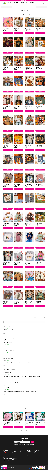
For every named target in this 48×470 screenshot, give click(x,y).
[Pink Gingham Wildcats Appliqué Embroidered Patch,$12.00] (8, 416)
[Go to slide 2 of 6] (22, 430)
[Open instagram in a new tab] (4, 460)
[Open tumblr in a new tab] (6, 460)
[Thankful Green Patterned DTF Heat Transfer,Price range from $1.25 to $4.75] (40, 275)
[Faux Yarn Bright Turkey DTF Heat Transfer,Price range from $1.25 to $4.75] (8, 158)
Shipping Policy (28, 452)
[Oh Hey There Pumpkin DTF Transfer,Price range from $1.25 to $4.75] (8, 22)
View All (44, 408)
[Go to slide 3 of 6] (23, 430)
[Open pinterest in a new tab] (8, 460)
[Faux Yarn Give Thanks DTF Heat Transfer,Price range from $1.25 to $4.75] (40, 217)
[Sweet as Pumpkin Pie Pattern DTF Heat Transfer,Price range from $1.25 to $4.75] (40, 61)
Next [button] (37, 0)
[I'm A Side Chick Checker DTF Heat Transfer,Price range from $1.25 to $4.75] (40, 22)
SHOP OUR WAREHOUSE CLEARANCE (24, 0)
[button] (4, 332)
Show (27, 14)
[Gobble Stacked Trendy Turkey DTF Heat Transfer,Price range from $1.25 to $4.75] (29, 22)
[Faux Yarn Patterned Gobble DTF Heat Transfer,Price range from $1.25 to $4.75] (19, 139)
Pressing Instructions (36, 450)
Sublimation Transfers (14, 458)
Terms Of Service (29, 451)
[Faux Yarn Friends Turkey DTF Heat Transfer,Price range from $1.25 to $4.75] (8, 100)
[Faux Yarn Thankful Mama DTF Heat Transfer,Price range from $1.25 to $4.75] (29, 119)
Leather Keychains (14, 457)
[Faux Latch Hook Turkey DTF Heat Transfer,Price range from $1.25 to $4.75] (29, 158)
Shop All (13, 450)
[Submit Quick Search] (35, 7)
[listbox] (42, 14)
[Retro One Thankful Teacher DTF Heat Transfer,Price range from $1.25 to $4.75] (8, 217)
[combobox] (24, 7)
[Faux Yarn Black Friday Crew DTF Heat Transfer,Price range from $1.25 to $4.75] (19, 256)
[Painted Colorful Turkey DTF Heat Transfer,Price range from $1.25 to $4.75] (19, 61)
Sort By (37, 14)
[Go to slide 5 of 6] (25, 430)
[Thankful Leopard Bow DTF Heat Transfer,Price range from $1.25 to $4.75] (8, 197)
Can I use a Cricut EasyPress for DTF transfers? (7, 372)
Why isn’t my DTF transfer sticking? (6, 334)
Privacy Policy (28, 450)
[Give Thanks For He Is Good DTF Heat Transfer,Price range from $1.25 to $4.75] (19, 22)
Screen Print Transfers (14, 453)
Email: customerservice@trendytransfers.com (7, 458)
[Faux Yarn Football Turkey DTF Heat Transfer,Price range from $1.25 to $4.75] (8, 178)
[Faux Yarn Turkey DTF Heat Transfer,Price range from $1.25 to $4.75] (40, 256)
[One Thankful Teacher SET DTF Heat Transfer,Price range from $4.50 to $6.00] (29, 197)
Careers (20, 451)
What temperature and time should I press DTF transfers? (8, 342)
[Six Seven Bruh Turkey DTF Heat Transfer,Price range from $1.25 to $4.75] (19, 100)
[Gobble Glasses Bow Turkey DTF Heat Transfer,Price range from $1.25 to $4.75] (8, 41)
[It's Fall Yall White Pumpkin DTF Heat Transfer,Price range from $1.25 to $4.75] (40, 100)
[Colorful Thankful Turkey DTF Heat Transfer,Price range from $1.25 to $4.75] (8, 256)
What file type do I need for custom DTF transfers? (8, 358)
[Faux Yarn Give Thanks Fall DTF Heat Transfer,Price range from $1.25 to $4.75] (40, 80)
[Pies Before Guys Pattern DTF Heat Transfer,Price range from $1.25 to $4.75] (29, 41)
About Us (21, 450)
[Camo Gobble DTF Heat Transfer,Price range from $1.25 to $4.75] (40, 41)
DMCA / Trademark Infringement (29, 455)
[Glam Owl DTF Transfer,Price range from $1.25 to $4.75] (18, 416)
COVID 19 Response (22, 452)
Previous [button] (10, 0)
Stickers (13, 459)
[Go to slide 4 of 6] (24, 430)
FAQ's (34, 452)
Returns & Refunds (29, 453)
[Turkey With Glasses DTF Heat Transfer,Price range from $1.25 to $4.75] (40, 119)
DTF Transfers (14, 451)
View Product (7, 52)
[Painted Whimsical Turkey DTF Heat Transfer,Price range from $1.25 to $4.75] (29, 275)
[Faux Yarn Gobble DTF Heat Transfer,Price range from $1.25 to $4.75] (19, 158)
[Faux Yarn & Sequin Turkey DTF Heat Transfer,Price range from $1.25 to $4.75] (29, 80)
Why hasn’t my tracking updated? (6, 387)
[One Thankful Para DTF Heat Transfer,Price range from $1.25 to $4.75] (8, 236)
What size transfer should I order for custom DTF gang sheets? (9, 350)
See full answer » (5, 339)
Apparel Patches (14, 452)
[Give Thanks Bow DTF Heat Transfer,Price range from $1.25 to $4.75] (29, 139)
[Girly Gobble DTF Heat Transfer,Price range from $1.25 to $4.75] (8, 61)
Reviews (28, 456)
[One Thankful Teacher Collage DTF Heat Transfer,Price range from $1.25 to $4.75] (19, 217)
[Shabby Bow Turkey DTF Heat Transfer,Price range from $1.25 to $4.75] (29, 100)
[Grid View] (23, 14)
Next (44, 317)
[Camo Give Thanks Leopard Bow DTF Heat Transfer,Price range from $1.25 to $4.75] (19, 295)
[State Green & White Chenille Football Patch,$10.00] (40, 416)
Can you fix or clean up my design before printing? (8, 326)
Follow (3, 327)
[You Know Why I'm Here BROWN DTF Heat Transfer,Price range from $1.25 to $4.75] (29, 256)
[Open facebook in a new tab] (3, 460)
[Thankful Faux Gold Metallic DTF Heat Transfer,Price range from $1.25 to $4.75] (40, 236)
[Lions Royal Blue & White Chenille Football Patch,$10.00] (29, 416)
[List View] (25, 14)
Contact (35, 451)
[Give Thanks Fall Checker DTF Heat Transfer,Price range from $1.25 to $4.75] (19, 275)
